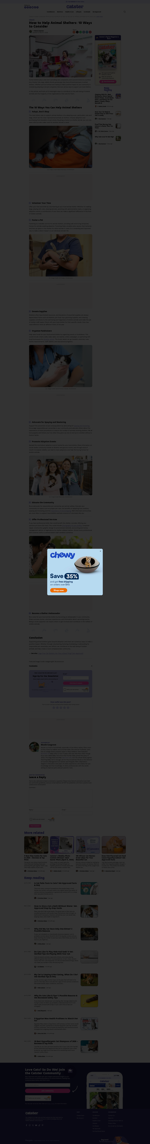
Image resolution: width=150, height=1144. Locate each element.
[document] (75, 572)
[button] (100, 551)
